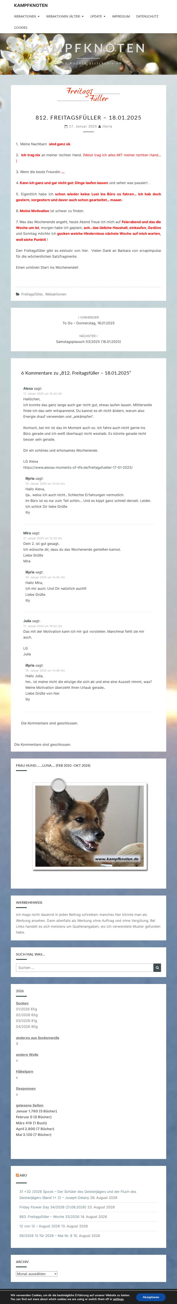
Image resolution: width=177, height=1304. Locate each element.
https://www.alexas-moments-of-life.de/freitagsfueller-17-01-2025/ (78, 467)
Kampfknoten (31, 5)
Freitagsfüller (32, 294)
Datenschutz (147, 16)
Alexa (28, 388)
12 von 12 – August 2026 (39, 1226)
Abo (23, 1175)
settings (118, 1299)
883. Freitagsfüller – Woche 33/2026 (49, 1216)
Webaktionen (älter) (63, 16)
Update (96, 16)
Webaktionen (25, 16)
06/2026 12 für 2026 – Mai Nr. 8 (45, 1235)
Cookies (20, 27)
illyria (107, 126)
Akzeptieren (151, 1297)
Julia (27, 621)
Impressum (121, 16)
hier (85, 250)
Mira (27, 533)
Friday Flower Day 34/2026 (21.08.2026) (52, 1207)
